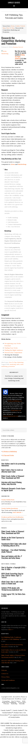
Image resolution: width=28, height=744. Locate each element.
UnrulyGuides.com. (16, 410)
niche (18, 364)
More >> (10, 629)
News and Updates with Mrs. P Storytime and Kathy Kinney (11, 557)
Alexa (13, 164)
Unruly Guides (14, 2)
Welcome (4, 670)
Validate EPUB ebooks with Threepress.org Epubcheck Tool (11, 588)
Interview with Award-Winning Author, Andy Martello (11, 483)
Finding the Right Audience (20, 57)
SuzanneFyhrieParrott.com (10, 416)
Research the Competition (13, 352)
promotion (11, 366)
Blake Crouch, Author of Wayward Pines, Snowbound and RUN (12, 477)
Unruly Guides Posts (7, 499)
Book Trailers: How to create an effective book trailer (12, 470)
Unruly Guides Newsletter (9, 508)
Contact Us (4, 673)
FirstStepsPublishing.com (15, 401)
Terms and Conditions (8, 680)
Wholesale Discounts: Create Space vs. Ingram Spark (13, 489)
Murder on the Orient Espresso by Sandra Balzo (12, 538)
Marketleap (22, 164)
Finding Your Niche (11, 348)
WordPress (18, 699)
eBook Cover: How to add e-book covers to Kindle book (12, 582)
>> (18, 512)
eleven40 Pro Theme (19, 697)
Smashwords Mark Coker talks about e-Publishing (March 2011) (13, 544)
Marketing (20, 362)
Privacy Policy (5, 677)
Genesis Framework (8, 699)
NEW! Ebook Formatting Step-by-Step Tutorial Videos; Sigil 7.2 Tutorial (12, 575)
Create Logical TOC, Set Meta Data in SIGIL (13, 595)
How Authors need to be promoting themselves (13, 464)
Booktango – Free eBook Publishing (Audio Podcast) (13, 550)
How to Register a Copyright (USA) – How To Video (14, 568)
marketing (13, 364)
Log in (24, 699)
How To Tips (13, 362)
